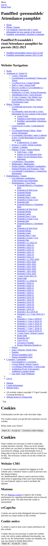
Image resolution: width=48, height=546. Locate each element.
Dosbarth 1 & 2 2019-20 (27, 312)
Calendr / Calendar (20, 147)
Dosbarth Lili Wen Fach (27, 190)
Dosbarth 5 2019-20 (25, 304)
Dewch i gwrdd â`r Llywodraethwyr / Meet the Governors (27, 88)
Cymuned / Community (16, 359)
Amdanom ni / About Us (16, 73)
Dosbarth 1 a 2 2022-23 (27, 242)
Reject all (5, 431)
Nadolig (15, 352)
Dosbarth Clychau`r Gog (27, 200)
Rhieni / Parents (13, 27)
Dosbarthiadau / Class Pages (24, 183)
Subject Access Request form (29, 154)
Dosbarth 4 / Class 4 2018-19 (29, 321)
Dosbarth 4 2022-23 (25, 247)
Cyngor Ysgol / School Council (30, 333)
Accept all (16, 431)
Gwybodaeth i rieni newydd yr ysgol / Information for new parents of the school (23, 30)
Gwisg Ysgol (22, 116)
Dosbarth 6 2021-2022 (26, 269)
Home (9, 25)
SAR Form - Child (25, 152)
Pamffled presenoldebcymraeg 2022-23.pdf (24, 53)
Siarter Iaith (22, 278)
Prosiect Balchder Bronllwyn (29, 345)
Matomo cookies (15, 495)
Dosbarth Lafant (24, 195)
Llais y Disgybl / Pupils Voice (24, 350)
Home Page (6, 7)
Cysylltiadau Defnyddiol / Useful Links (28, 366)
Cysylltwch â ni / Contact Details (25, 83)
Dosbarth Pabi (23, 202)
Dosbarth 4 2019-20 (25, 307)
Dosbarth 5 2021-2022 (26, 266)
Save (24, 544)
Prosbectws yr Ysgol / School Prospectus (29, 92)
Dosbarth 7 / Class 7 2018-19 (29, 328)
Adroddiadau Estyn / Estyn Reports (27, 95)
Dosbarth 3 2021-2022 (26, 262)
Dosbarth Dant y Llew (26, 197)
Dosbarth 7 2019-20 (25, 300)
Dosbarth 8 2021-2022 (26, 273)
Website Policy (12, 388)
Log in (4, 4)
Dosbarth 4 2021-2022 (26, 264)
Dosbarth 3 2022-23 (25, 245)
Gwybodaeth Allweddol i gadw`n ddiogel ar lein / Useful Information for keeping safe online (29, 137)
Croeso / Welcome (19, 76)
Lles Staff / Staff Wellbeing (23, 374)
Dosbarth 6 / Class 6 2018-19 (29, 326)
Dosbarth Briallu (24, 192)
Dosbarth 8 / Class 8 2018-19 (29, 331)
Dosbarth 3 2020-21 (25, 283)
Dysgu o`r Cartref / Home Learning (27, 145)
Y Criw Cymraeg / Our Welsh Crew (27, 97)
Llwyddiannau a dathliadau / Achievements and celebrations (25, 179)
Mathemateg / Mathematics (23, 164)
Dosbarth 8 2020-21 (25, 295)
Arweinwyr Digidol (25, 343)
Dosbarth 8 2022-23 (25, 257)
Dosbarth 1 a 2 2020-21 (27, 281)
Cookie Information (14, 385)
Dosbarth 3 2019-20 (25, 309)
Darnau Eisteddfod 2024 (22, 357)
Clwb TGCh (22, 340)
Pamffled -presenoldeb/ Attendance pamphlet (25, 34)
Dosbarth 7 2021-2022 (26, 271)
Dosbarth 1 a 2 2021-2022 (28, 259)
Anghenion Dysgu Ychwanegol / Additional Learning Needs (26, 370)
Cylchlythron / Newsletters (23, 161)
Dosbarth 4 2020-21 (25, 285)
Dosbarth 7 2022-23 (25, 254)
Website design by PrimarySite (19, 397)
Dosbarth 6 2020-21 (25, 290)
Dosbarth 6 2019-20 (25, 302)
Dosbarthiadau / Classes (16, 176)
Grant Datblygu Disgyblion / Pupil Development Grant (26, 100)
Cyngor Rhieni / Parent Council (25, 364)
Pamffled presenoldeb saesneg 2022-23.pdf (24, 55)
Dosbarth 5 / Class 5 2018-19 (29, 324)
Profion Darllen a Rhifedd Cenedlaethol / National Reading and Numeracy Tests (29, 167)
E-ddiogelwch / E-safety (27, 142)
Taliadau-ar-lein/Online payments (31, 118)
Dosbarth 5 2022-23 (25, 250)
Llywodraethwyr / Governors (24, 362)
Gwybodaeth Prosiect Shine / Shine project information (27, 131)
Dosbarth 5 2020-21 (25, 288)
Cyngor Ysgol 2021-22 (27, 276)
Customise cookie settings (32, 431)
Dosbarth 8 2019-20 (25, 297)
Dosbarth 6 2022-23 (25, 252)
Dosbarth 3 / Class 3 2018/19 (29, 319)
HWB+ (15, 347)
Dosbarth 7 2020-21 (25, 293)
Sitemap (9, 383)
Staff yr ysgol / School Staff (23, 85)
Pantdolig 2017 (23, 338)
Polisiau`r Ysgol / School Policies (26, 149)
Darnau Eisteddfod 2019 (22, 355)
